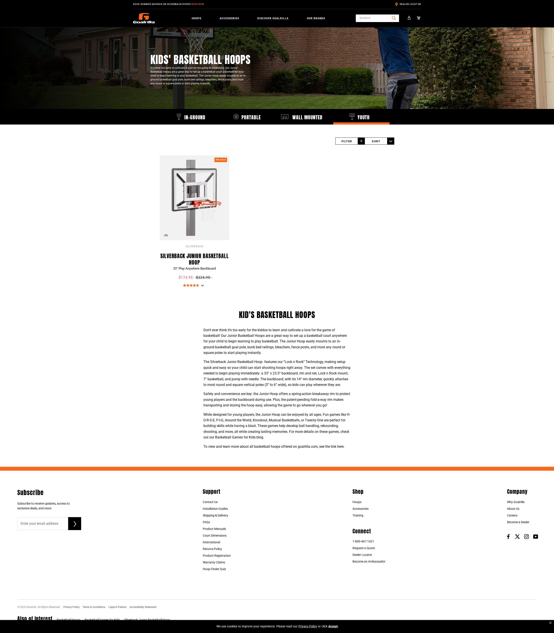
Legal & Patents (117, 607)
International (211, 542)
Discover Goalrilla (272, 18)
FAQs (206, 522)
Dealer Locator (410, 4)
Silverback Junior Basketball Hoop (194, 258)
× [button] (550, 622)
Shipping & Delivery (215, 515)
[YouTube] (535, 536)
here (340, 446)
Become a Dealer (518, 522)
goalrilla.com (308, 446)
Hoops (196, 18)
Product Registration (217, 555)
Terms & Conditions (94, 607)
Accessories (229, 18)
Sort (376, 141)
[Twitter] (517, 536)
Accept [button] (333, 626)
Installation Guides (215, 508)
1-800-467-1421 (363, 541)
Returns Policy (212, 549)
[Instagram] (526, 536)
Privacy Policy (71, 607)
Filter (346, 141)
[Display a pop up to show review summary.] (203, 286)
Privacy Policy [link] (307, 626)
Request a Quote (364, 548)
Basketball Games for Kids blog (239, 437)
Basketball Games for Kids (102, 620)
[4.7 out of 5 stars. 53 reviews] (191, 285)
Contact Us (210, 502)
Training (358, 515)
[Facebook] (508, 536)
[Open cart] (418, 18)
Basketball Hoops (68, 620)
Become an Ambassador (369, 561)
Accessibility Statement (143, 607)
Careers (512, 515)
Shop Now (197, 4)
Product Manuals (214, 529)
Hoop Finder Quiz (214, 569)
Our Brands (316, 18)
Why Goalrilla (516, 502)
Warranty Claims (214, 562)
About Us (513, 508)
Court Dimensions (215, 535)
